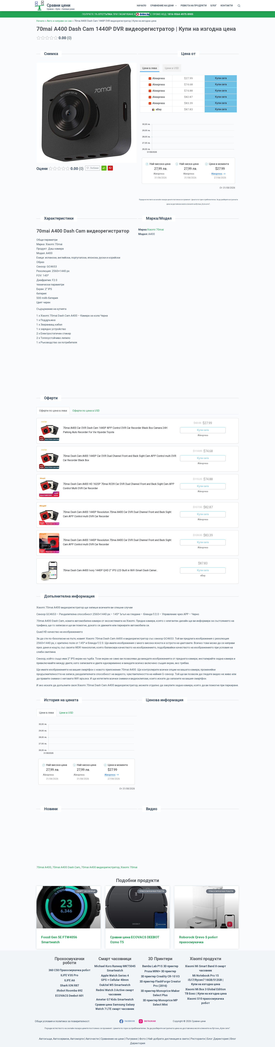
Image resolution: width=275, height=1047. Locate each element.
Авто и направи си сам (59, 21)
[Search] (239, 5)
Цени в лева (46, 712)
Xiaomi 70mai (155, 229)
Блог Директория (217, 1038)
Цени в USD (66, 712)
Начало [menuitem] (141, 5)
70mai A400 (43, 867)
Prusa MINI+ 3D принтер (160, 971)
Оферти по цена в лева (53, 410)
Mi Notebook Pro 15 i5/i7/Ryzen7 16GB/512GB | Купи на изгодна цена (205, 980)
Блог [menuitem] (214, 5)
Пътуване (131, 1038)
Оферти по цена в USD (86, 410)
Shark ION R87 (69, 985)
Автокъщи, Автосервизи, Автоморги (61, 1038)
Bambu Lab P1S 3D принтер (160, 966)
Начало (40, 21)
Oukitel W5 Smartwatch (114, 985)
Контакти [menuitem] (227, 5)
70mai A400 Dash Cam (66, 867)
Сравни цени (58, 5)
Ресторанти (198, 1038)
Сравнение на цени (112, 1038)
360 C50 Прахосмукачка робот (69, 970)
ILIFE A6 (69, 980)
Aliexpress (216, 173)
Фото (142, 1038)
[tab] (149, 68)
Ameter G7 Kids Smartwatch (115, 999)
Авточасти (92, 1038)
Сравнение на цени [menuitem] (162, 5)
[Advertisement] (188, 266)
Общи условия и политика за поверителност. (62, 1021)
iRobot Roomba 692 (69, 990)
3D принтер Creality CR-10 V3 (160, 976)
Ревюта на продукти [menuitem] (194, 5)
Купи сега (203, 430)
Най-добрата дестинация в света (168, 1038)
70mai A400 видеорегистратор (100, 867)
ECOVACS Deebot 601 (69, 995)
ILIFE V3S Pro (69, 975)
